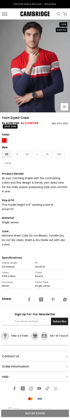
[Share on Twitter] (41, 299)
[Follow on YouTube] (39, 388)
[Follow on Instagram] (31, 388)
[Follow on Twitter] (23, 388)
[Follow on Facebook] (14, 388)
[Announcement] (35, 4)
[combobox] (17, 276)
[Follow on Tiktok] (47, 388)
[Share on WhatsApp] (65, 299)
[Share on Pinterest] (53, 299)
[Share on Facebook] (29, 299)
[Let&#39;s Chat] (56, 388)
